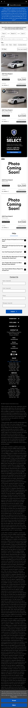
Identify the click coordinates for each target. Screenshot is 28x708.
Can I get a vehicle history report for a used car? (12, 269)
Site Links (13, 322)
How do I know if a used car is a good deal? (13, 240)
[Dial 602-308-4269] (4, 1)
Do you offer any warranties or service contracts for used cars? (13, 257)
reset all (3, 36)
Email (6, 288)
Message (7, 303)
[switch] (26, 1)
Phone (4, 295)
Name (7, 280)
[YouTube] (16, 354)
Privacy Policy (13, 696)
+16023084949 (14, 348)
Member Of (13, 326)
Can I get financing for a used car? (12, 252)
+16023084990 (14, 343)
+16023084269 (14, 339)
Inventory (13, 318)
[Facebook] (11, 354)
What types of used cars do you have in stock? (12, 246)
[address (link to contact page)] (1, 1)
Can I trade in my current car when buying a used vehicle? (12, 263)
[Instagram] (14, 354)
